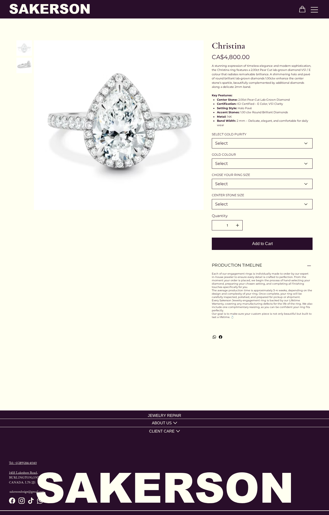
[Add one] (237, 225)
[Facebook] (220, 337)
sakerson (49, 9)
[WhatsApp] (214, 337)
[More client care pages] (178, 431)
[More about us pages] (175, 423)
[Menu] (314, 9)
